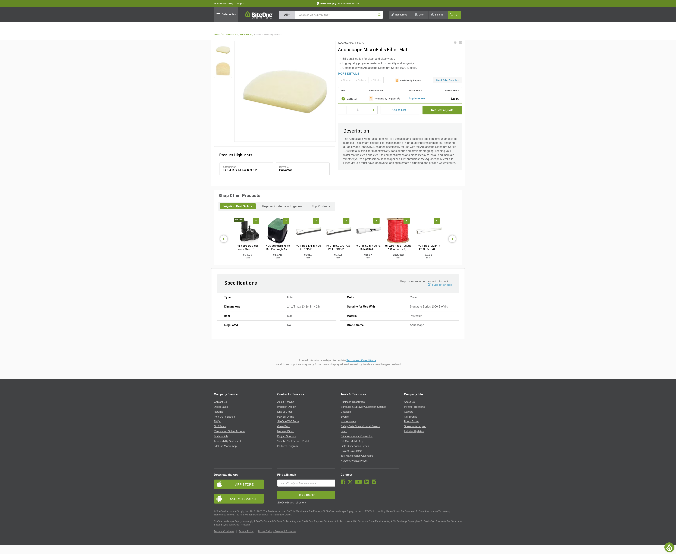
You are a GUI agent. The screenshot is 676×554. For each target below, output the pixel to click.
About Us (409, 401)
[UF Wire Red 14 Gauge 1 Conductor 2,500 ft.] (398, 231)
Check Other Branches (447, 80)
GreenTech (283, 426)
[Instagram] (375, 483)
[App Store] (243, 484)
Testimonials (221, 436)
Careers (408, 411)
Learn (344, 431)
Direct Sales (221, 406)
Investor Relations (414, 406)
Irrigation (246, 34)
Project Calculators (351, 451)
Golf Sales (220, 426)
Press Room (411, 421)
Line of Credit (284, 411)
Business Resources (353, 401)
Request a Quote (442, 110)
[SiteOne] (259, 18)
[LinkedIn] (367, 483)
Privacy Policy (246, 531)
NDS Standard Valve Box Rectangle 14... (278, 248)
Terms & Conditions (224, 531)
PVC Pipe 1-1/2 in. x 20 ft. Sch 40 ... (428, 248)
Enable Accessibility (223, 3)
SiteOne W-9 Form (288, 421)
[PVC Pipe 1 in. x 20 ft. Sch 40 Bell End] (368, 231)
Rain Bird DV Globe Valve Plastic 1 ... (247, 248)
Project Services (286, 436)
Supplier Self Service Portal (293, 441)
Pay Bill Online (285, 416)
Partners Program (287, 446)
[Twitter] (351, 483)
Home (217, 34)
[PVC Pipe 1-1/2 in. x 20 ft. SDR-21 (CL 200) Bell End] (338, 231)
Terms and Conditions (361, 360)
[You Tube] (359, 483)
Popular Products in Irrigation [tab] (282, 206)
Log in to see (417, 98)
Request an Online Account (229, 431)
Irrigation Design (286, 406)
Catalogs (346, 411)
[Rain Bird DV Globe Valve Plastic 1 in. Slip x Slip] (247, 231)
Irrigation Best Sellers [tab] (237, 206)
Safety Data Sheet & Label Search (360, 426)
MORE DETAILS (348, 73)
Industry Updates (414, 431)
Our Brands (410, 416)
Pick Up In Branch (224, 416)
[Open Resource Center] (669, 547)
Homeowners (348, 421)
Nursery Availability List (354, 460)
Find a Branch (286, 474)
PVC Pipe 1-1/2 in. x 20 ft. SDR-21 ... (338, 248)
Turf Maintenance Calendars (357, 455)
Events (345, 416)
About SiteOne (285, 401)
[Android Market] (243, 499)
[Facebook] (344, 483)
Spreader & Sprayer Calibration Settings (363, 406)
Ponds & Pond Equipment (268, 34)
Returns (218, 411)
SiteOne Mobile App (225, 446)
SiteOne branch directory (291, 502)
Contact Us (220, 401)
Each (352, 98)
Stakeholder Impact (415, 426)
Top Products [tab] (321, 206)
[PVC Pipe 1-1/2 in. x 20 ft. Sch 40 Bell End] (428, 231)
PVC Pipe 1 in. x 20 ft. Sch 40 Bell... (368, 248)
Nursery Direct (285, 431)
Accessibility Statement (227, 441)
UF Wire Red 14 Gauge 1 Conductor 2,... (398, 248)
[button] (241, 3)
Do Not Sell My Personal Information (277, 531)
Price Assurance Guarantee (357, 436)
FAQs (217, 421)
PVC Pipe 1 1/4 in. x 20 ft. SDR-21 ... (308, 248)
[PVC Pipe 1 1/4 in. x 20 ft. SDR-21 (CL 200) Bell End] (308, 231)
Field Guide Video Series (355, 446)
